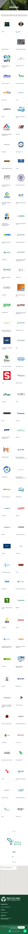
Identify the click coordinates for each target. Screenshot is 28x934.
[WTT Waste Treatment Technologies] (7, 58)
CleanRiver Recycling (5, 49)
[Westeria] (21, 620)
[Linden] (21, 93)
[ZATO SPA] (7, 546)
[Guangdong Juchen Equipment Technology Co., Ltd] (21, 305)
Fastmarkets (4, 151)
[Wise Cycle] (7, 679)
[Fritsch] (7, 772)
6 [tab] (15, 856)
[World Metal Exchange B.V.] (7, 565)
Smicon (3, 382)
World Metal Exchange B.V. (6, 572)
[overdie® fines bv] (7, 470)
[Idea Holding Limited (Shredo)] (21, 216)
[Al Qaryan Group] (7, 252)
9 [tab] (19, 856)
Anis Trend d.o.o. (18, 742)
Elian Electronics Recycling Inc (7, 366)
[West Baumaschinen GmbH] (7, 235)
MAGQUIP (3, 534)
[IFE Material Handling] (7, 450)
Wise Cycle (3, 686)
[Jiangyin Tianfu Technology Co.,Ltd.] (21, 109)
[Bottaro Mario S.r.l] (21, 679)
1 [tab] (8, 856)
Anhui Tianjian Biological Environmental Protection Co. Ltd (21, 458)
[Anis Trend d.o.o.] (21, 735)
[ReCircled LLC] (21, 546)
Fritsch (3, 778)
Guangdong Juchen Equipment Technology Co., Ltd (21, 313)
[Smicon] (7, 376)
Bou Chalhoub (4, 742)
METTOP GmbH (4, 100)
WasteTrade (18, 437)
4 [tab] (12, 856)
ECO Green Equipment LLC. (6, 496)
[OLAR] (21, 341)
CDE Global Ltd (4, 588)
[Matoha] (21, 394)
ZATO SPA (3, 553)
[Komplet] (7, 109)
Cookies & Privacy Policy (14, 928)
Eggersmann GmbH (19, 382)
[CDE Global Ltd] (7, 581)
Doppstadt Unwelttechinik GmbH (7, 168)
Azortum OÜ (4, 666)
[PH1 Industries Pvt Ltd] (21, 359)
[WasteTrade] (21, 430)
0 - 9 (4, 15)
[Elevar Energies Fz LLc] (21, 145)
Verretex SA (3, 515)
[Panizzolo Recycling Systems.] (21, 581)
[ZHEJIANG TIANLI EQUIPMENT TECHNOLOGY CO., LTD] (21, 252)
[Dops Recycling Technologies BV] (21, 772)
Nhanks (3, 31)
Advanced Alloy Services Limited (7, 760)
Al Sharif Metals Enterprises (20, 185)
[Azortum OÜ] (7, 659)
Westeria (17, 627)
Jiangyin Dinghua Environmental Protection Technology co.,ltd (6, 224)
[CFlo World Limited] (7, 305)
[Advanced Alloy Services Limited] (7, 753)
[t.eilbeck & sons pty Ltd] (7, 76)
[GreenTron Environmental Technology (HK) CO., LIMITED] (7, 323)
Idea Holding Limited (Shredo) (21, 223)
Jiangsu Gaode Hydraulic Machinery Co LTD (6, 438)
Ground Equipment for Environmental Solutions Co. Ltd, (21, 477)
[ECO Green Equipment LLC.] (7, 490)
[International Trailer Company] (7, 716)
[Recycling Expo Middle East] (21, 235)
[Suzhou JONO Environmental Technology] (21, 639)
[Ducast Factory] (21, 24)
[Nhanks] (7, 24)
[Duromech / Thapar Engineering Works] (7, 600)
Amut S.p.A (17, 515)
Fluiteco (3, 420)
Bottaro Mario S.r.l (18, 686)
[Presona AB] (21, 413)
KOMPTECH (17, 607)
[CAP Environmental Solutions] (21, 790)
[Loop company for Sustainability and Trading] (7, 341)
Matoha (17, 401)
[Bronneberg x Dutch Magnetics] (21, 42)
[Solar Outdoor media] (21, 698)
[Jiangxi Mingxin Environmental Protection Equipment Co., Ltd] (7, 639)
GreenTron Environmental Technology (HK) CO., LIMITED (6, 331)
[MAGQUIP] (7, 527)
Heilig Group (4, 627)
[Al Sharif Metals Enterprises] (21, 178)
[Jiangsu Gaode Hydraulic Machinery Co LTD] (7, 430)
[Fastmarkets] (7, 145)
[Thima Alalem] (7, 288)
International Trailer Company (6, 723)
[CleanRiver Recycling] (7, 42)
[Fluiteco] (7, 413)
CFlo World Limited (5, 312)
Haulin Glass (18, 134)
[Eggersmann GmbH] (21, 376)
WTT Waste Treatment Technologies (5, 66)
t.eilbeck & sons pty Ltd (5, 83)
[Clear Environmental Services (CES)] (21, 288)
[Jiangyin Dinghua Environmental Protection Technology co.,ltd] (7, 216)
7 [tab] (16, 856)
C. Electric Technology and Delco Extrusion (6, 186)
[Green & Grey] (7, 394)
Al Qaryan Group (4, 259)
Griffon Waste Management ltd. (21, 723)
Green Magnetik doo (19, 760)
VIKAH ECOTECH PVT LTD (20, 65)
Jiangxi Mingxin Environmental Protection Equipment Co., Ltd (7, 647)
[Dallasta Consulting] (7, 790)
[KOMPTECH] (21, 600)
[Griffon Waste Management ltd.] (21, 716)
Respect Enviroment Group (20, 83)
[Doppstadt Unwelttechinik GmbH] (7, 161)
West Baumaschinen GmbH (6, 242)
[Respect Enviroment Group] (21, 76)
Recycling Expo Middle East (20, 242)
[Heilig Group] (7, 620)
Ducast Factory (18, 31)
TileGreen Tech (18, 277)
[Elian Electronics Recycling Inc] (7, 359)
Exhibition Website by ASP (15, 931)
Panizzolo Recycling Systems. (20, 588)
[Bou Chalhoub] (7, 735)
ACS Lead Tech (18, 816)
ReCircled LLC (18, 553)
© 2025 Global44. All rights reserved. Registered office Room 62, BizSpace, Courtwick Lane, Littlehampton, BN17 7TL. (13, 927)
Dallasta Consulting (5, 797)
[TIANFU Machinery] (21, 490)
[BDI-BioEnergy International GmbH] (7, 270)
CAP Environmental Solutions (20, 797)
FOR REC (17, 168)
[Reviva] (7, 809)
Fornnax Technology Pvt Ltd (20, 534)
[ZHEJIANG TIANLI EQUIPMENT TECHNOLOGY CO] (7, 127)
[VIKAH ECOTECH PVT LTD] (21, 58)
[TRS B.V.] (21, 565)
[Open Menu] (25, 2)
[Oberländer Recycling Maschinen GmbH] (21, 659)
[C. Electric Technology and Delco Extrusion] (7, 178)
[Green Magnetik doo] (21, 753)
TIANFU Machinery (19, 496)
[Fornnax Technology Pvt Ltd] (21, 527)
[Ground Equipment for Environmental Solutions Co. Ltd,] (21, 470)
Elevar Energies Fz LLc (19, 151)
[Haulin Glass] (21, 127)
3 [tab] (11, 856)
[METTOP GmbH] (7, 93)
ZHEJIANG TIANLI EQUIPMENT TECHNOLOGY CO (7, 135)
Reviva (3, 816)
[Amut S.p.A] (21, 508)
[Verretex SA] (7, 508)
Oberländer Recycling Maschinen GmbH (19, 667)
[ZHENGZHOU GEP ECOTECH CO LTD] (21, 195)
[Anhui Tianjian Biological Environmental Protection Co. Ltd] (21, 450)
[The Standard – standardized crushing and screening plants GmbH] (7, 698)
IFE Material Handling (5, 457)
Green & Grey (4, 401)
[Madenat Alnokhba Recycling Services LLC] (7, 195)
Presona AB (17, 420)
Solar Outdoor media (19, 705)
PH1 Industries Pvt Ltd (19, 366)
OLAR (16, 347)
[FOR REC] (21, 161)
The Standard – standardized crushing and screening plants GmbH (7, 706)
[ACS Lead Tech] (21, 809)
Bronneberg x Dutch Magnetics (21, 49)
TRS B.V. (17, 572)
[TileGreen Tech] (21, 270)
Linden (17, 100)
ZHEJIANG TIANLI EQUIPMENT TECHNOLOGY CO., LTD (21, 260)
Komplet (3, 116)
